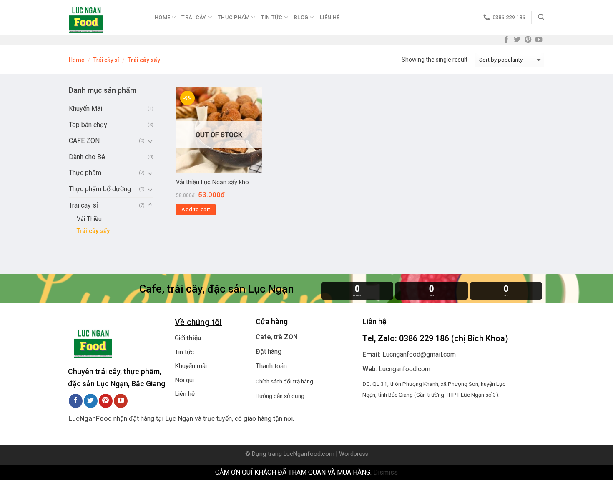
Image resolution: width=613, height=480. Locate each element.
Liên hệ (330, 17)
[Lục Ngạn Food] (93, 341)
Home (162, 17)
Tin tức (184, 352)
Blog (301, 17)
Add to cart (195, 209)
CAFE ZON (84, 141)
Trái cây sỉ (106, 60)
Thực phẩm (85, 173)
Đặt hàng (268, 351)
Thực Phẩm (233, 17)
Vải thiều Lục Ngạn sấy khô (212, 182)
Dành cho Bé (87, 157)
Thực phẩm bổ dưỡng (100, 189)
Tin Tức (272, 17)
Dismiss (385, 472)
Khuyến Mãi (85, 108)
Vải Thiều (89, 218)
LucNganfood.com (309, 454)
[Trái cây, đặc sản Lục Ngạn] (105, 17)
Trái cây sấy (93, 231)
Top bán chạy (88, 125)
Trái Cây (193, 17)
